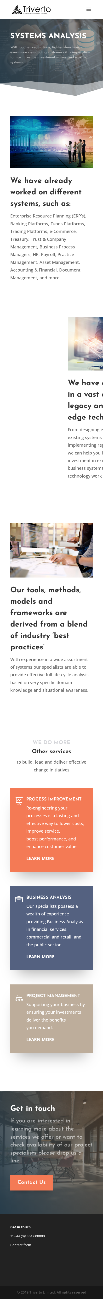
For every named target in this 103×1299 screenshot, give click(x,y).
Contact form (20, 1245)
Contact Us (31, 1182)
